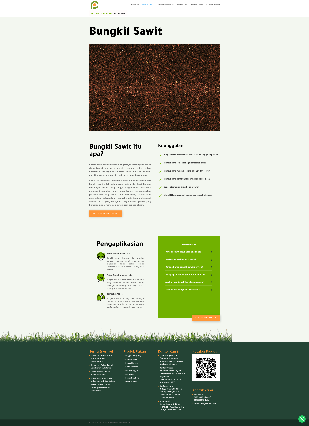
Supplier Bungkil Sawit (106, 213)
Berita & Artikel (213, 5)
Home (96, 13)
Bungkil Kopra (131, 363)
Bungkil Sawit (131, 359)
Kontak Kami (182, 5)
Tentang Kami (197, 5)
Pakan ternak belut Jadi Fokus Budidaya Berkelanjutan (101, 358)
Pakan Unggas (131, 370)
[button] (302, 419)
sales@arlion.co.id (208, 404)
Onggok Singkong (133, 355)
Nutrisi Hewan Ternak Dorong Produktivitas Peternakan (100, 388)
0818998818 (199, 400)
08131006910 (199, 397)
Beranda (135, 5)
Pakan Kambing (132, 378)
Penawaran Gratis (205, 318)
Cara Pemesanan (166, 5)
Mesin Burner (131, 381)
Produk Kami (147, 5)
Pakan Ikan (130, 374)
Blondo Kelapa (131, 366)
